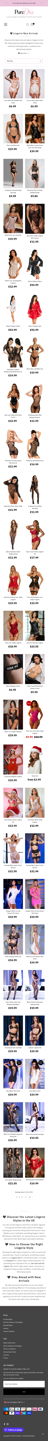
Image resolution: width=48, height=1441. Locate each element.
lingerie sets (16, 1258)
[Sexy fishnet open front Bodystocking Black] (13, 985)
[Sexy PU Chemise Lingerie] (35, 626)
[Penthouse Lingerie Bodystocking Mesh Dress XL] (13, 352)
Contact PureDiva (8, 1331)
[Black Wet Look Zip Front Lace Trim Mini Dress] (35, 128)
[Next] (42, 3)
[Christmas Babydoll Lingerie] (13, 759)
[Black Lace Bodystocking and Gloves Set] (13, 1117)
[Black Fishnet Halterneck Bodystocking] (35, 985)
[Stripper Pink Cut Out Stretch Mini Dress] (35, 894)
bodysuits (10, 1261)
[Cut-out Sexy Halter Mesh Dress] (35, 83)
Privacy (5, 1358)
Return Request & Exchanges (12, 1346)
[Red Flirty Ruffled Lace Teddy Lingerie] (13, 580)
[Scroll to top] (42, 1434)
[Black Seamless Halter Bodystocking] (13, 535)
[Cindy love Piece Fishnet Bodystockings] (35, 173)
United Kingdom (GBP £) (15, 1402)
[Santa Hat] (35, 759)
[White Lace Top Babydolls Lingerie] (13, 264)
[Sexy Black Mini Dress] (13, 1074)
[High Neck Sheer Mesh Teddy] (13, 489)
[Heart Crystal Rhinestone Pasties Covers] (35, 669)
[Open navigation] (5, 24)
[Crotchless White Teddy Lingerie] (35, 803)
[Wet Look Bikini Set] (13, 128)
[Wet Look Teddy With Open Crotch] (13, 398)
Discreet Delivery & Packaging (12, 1322)
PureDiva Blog (7, 1319)
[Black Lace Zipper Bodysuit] (13, 715)
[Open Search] (27, 24)
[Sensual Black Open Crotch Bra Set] (35, 848)
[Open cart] (32, 24)
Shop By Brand (7, 1325)
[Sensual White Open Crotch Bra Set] (13, 848)
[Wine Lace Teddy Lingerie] (13, 626)
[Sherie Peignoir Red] (35, 309)
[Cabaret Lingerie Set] (35, 1031)
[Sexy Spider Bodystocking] (13, 1163)
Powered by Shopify (28, 1436)
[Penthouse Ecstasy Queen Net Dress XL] (13, 444)
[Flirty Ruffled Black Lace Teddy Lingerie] (35, 580)
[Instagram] (7, 1424)
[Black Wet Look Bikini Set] (35, 352)
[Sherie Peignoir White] (13, 309)
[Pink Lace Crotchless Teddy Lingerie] (35, 714)
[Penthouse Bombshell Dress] (35, 444)
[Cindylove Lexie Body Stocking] (35, 489)
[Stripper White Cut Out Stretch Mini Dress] (13, 894)
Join (24, 1392)
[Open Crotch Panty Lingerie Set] (35, 535)
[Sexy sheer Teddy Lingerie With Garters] (35, 219)
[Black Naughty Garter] (13, 669)
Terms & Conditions (9, 1349)
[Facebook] (4, 1424)
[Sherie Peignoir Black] (35, 264)
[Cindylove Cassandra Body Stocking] (13, 173)
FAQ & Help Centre (9, 1343)
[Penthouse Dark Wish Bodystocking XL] (35, 398)
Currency (6, 1355)
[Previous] (6, 3)
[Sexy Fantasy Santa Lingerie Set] (13, 803)
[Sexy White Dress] (35, 1074)
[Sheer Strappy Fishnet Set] (13, 939)
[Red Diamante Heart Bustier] (35, 1163)
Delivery (5, 1328)
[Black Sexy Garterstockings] (35, 1117)
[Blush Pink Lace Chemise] (13, 218)
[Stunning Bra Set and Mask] (13, 1031)
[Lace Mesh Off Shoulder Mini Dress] (13, 83)
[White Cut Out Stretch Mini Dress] (35, 939)
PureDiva (18, 1436)
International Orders (9, 1352)
